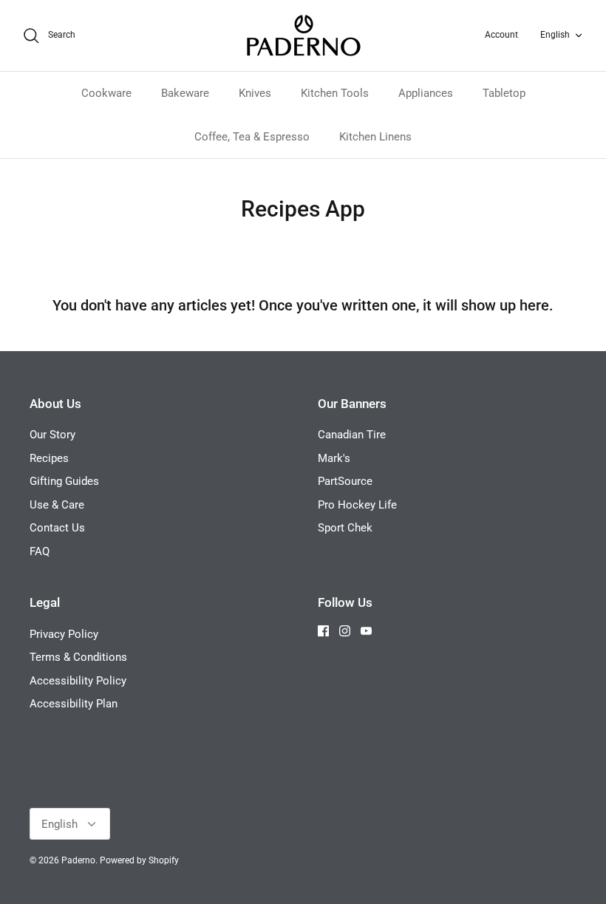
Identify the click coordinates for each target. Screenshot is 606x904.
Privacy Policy (64, 634)
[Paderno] (303, 35)
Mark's (334, 458)
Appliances (425, 93)
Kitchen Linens (375, 136)
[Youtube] (366, 630)
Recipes (49, 458)
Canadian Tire (352, 434)
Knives (255, 93)
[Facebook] (323, 630)
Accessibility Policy (78, 680)
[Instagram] (344, 630)
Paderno (78, 860)
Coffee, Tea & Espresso (252, 136)
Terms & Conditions (78, 657)
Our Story (52, 434)
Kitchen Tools (335, 93)
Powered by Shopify (139, 860)
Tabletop (504, 93)
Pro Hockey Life (357, 505)
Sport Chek (345, 527)
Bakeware (185, 93)
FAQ (40, 551)
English (555, 35)
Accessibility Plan (74, 703)
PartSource (345, 481)
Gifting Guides (64, 481)
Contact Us (57, 527)
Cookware (106, 93)
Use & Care (57, 505)
